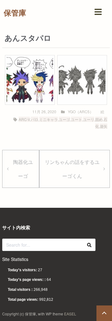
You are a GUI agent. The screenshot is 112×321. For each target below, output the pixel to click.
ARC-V (24, 119)
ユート (76, 119)
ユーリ (88, 119)
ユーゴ (64, 119)
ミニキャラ (48, 119)
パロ (34, 119)
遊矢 (103, 126)
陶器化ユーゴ (23, 168)
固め (99, 119)
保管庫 (15, 12)
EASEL (70, 313)
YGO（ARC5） (80, 111)
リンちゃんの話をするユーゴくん (72, 168)
